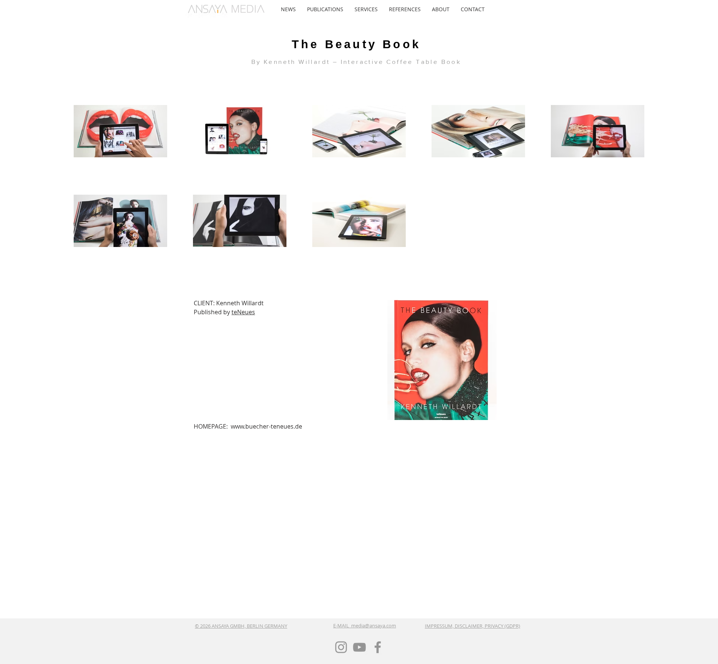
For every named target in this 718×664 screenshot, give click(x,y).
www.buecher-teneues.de (266, 426)
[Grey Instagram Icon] (341, 647)
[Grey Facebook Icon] (378, 647)
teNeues (243, 312)
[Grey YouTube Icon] (359, 647)
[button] (325, 9)
